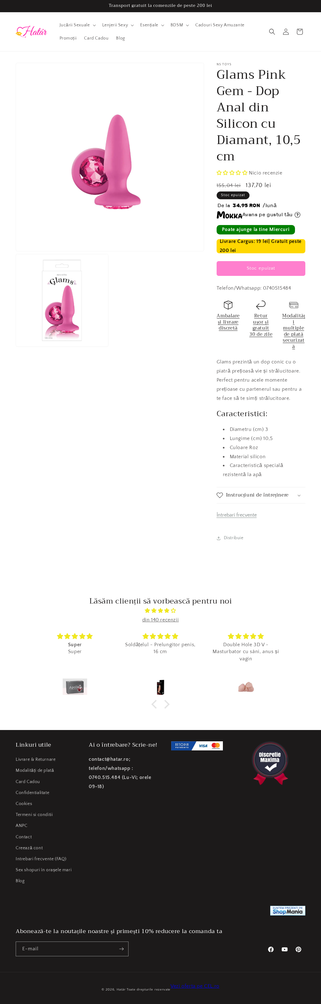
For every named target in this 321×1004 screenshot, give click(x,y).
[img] (160, 610)
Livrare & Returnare (35, 759)
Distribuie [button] (234, 537)
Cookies (24, 803)
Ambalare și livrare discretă (228, 322)
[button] (77, 25)
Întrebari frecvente (237, 515)
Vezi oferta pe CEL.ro (195, 986)
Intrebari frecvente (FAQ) (41, 859)
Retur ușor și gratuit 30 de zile (260, 325)
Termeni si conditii (34, 814)
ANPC (21, 825)
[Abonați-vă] (121, 949)
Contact (24, 837)
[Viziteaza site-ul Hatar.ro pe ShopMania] (287, 912)
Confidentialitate (32, 792)
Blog (20, 880)
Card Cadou (28, 781)
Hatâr (121, 989)
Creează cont (29, 848)
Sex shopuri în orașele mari (43, 869)
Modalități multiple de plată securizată (293, 331)
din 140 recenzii (160, 620)
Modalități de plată (35, 770)
